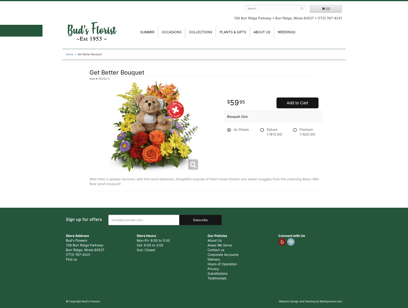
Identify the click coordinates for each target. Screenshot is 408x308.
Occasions (172, 32)
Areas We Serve (220, 245)
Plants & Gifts (233, 32)
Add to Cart (297, 103)
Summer (147, 32)
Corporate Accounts (223, 255)
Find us (71, 259)
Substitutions (218, 273)
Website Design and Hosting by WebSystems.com (310, 301)
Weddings (286, 32)
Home (69, 54)
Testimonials (217, 278)
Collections (200, 32)
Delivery (214, 259)
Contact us (216, 250)
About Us (215, 240)
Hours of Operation (222, 264)
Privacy (213, 269)
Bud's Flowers (92, 25)
